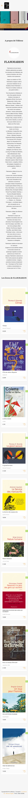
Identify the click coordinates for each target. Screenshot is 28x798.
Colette (4, 421)
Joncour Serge (6, 561)
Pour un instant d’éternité (10, 662)
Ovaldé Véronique (6, 614)
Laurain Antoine (6, 514)
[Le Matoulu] (6, 5)
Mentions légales (10, 793)
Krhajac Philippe (6, 768)
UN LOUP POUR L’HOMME (10, 714)
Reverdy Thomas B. (7, 328)
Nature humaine (7, 558)
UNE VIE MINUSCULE (9, 766)
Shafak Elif (5, 374)
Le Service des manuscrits (10, 512)
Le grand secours (7, 465)
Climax (5, 325)
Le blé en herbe (7, 419)
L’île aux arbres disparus (10, 372)
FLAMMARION (14, 62)
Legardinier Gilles (6, 665)
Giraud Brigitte (6, 716)
